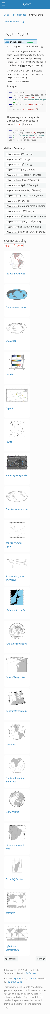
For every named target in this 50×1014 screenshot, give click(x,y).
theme (33, 978)
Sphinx (17, 978)
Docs (6, 14)
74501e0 (31, 973)
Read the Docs (14, 981)
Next (40, 959)
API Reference (19, 14)
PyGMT (27, 4)
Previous (11, 959)
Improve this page (15, 21)
